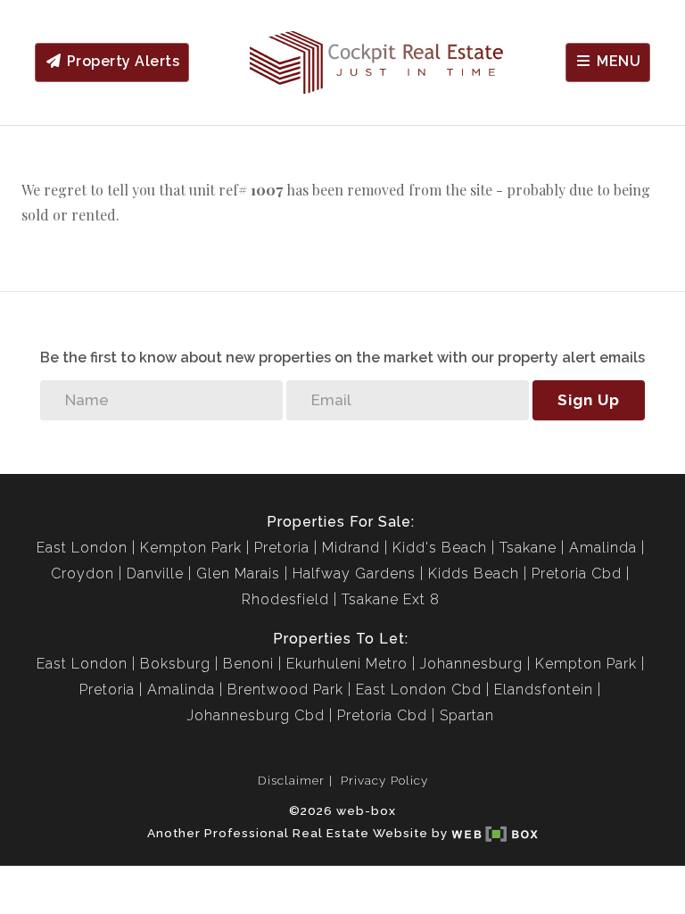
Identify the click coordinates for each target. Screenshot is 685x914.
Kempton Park (191, 547)
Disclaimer (291, 780)
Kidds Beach (473, 573)
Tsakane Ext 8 (391, 599)
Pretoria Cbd (577, 573)
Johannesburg (471, 663)
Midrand (351, 547)
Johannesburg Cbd (256, 715)
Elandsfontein (543, 689)
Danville (155, 573)
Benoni (248, 663)
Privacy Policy (384, 780)
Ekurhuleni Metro (347, 663)
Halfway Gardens (354, 573)
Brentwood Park (285, 689)
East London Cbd (419, 689)
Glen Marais (238, 573)
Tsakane (528, 547)
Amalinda (603, 547)
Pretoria (281, 547)
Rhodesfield (285, 599)
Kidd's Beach (439, 547)
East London (82, 547)
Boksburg (175, 663)
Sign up (588, 400)
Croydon (82, 573)
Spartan (467, 715)
